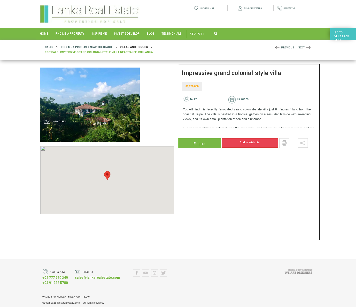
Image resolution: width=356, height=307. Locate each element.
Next (301, 47)
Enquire (189, 142)
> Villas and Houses (100, 49)
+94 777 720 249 (55, 278)
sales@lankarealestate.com (97, 277)
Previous (287, 47)
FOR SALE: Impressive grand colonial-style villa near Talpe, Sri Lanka (99, 52)
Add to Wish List (250, 142)
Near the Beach (101, 47)
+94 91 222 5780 (55, 283)
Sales (49, 47)
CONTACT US (288, 8)
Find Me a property (75, 47)
